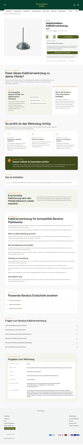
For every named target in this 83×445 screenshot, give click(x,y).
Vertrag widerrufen (9, 428)
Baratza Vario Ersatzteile (14, 304)
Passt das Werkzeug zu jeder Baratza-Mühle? (15, 329)
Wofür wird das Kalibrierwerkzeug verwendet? (16, 325)
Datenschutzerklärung (9, 423)
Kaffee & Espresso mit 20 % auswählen (62, 52)
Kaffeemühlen (26, 11)
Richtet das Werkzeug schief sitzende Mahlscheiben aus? (18, 334)
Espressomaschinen (36, 11)
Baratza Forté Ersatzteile (15, 300)
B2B (77, 11)
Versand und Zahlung (74, 425)
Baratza (48, 20)
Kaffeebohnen (9, 11)
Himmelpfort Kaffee (10, 438)
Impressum (6, 418)
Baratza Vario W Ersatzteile (15, 308)
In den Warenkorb (68, 36)
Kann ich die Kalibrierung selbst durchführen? (15, 347)
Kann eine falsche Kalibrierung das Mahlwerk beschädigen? (18, 342)
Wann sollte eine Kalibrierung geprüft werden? (16, 338)
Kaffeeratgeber (61, 11)
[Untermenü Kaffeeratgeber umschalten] (66, 11)
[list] (23, 37)
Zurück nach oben (41, 410)
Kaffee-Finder (46, 11)
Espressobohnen (17, 11)
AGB (5, 421)
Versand (54, 30)
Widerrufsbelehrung (8, 425)
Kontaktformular (73, 423)
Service (70, 11)
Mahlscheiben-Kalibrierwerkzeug (14, 13)
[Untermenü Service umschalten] (73, 11)
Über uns (71, 421)
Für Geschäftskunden (74, 418)
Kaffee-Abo (53, 11)
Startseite (6, 13)
